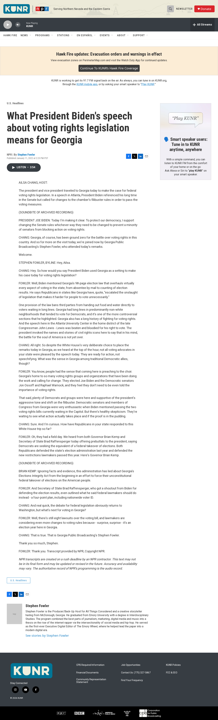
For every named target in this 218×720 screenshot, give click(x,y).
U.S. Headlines (15, 103)
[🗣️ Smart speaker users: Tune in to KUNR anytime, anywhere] (185, 117)
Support (139, 35)
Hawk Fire (10, 35)
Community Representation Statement (91, 680)
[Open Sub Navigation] (30, 35)
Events (105, 35)
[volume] (18, 25)
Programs (42, 35)
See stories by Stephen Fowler (47, 635)
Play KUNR (147, 84)
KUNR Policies (173, 665)
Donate (206, 9)
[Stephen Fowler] (14, 614)
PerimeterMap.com (94, 60)
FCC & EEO (171, 672)
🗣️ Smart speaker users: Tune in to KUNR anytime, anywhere (185, 144)
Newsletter (184, 8)
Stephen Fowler (26, 154)
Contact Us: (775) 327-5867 (136, 672)
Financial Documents (87, 672)
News (24, 35)
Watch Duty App (130, 60)
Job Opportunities (130, 665)
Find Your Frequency (132, 680)
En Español (84, 35)
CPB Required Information (90, 665)
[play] (7, 25)
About (121, 35)
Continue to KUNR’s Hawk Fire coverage (109, 68)
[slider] (23, 24)
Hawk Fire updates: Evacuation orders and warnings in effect (109, 54)
